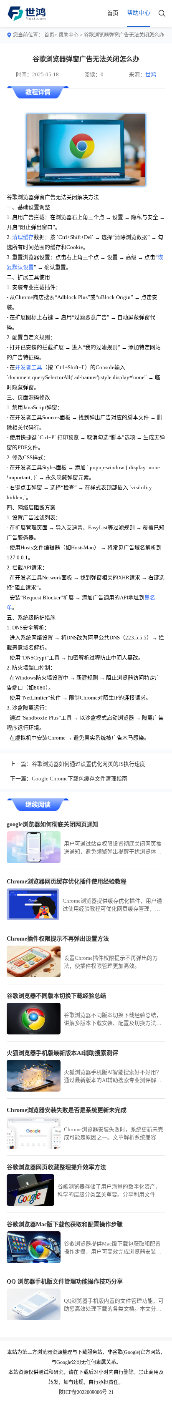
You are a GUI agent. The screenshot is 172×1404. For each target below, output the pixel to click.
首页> (50, 35)
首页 (113, 13)
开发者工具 (28, 367)
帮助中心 (68, 35)
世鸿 (150, 75)
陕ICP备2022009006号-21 (86, 1392)
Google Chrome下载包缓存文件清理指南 (79, 779)
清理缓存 (23, 237)
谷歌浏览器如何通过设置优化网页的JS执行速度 (88, 764)
